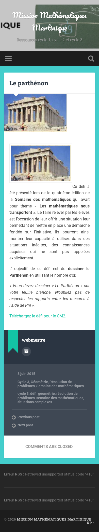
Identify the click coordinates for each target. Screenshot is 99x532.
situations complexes (35, 402)
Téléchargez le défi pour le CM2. (37, 316)
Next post (25, 425)
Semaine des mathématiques (60, 386)
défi (33, 393)
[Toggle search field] (91, 58)
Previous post (29, 417)
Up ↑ (91, 523)
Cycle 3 (23, 382)
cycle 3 (23, 393)
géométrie (46, 393)
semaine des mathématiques (59, 398)
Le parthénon (28, 83)
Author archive (26, 351)
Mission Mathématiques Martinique (49, 21)
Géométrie (39, 382)
